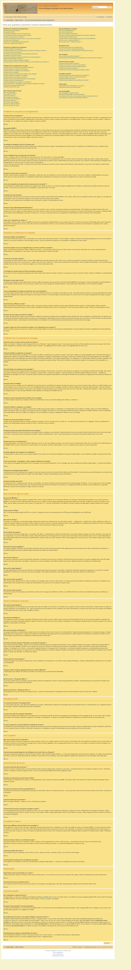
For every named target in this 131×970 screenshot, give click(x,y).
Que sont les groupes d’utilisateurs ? (68, 33)
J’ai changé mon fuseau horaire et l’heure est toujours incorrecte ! (21, 54)
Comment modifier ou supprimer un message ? (16, 69)
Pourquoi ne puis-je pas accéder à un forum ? (15, 77)
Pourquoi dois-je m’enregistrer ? (12, 30)
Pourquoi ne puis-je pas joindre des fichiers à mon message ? (20, 78)
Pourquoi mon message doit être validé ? (14, 85)
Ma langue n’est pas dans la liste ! (12, 55)
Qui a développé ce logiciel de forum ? (69, 93)
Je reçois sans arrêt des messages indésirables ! (71, 49)
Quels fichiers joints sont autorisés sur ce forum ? (71, 85)
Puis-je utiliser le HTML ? (10, 94)
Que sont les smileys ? (9, 95)
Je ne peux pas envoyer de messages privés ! (71, 47)
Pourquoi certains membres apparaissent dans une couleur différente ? (77, 38)
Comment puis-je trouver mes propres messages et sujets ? (74, 69)
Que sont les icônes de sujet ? (11, 105)
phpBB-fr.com (60, 954)
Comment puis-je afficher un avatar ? (13, 58)
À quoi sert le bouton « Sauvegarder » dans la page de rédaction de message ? (24, 83)
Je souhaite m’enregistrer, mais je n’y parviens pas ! (17, 33)
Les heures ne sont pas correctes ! (12, 52)
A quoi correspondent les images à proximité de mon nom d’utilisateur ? (22, 57)
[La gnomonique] (21, 8)
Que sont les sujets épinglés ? (11, 102)
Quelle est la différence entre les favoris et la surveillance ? (74, 75)
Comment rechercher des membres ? (68, 68)
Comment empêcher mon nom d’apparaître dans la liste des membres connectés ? (25, 50)
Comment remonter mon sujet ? (12, 87)
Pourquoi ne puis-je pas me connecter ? (14, 37)
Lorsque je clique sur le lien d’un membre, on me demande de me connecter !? (26, 62)
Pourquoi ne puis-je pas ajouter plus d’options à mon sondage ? (20, 74)
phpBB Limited (48, 897)
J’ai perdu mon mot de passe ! (11, 40)
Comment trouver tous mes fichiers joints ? (70, 87)
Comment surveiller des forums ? (67, 78)
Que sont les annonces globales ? (12, 99)
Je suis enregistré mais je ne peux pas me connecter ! (18, 35)
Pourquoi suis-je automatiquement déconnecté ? (16, 42)
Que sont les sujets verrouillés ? (12, 103)
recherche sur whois (9, 920)
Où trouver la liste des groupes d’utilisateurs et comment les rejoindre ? (77, 35)
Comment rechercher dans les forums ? (69, 63)
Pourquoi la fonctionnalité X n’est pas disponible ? (72, 94)
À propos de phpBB (45, 898)
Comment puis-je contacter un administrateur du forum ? (73, 97)
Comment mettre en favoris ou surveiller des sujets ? (72, 77)
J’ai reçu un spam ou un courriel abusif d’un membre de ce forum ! (76, 50)
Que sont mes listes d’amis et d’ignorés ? (69, 56)
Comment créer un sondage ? (11, 72)
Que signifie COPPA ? (9, 32)
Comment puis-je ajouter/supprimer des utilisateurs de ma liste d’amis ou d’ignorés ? (81, 57)
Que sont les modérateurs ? (66, 32)
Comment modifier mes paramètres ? (13, 49)
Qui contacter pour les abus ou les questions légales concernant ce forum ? (78, 96)
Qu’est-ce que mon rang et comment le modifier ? (16, 60)
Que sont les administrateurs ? (67, 30)
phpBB (100, 284)
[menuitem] (15, 17)
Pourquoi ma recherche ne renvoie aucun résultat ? (72, 65)
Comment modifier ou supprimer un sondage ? (16, 75)
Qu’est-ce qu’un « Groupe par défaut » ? (69, 40)
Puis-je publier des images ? (11, 97)
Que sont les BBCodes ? (10, 92)
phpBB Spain (60, 952)
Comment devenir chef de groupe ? (68, 37)
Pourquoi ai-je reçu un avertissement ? (14, 80)
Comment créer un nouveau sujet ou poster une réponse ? (19, 67)
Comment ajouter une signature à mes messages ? (17, 70)
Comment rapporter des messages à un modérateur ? (18, 82)
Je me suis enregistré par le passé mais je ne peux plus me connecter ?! (22, 38)
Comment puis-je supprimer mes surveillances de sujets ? (74, 80)
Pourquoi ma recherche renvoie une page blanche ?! (73, 66)
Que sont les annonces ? (10, 100)
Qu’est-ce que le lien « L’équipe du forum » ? (70, 42)
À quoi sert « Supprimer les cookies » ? (14, 43)
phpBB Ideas (88, 907)
